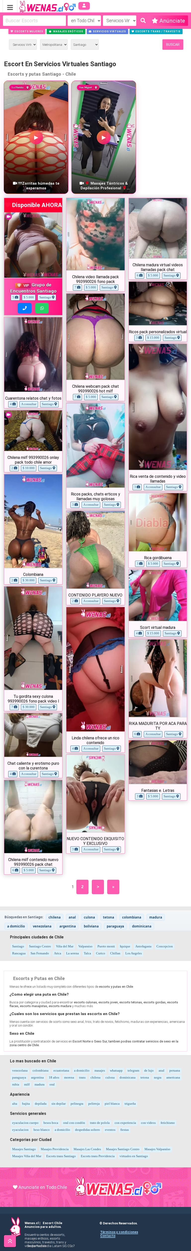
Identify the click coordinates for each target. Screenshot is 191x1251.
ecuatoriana (61, 1070)
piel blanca (112, 1103)
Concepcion (164, 946)
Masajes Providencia (55, 1149)
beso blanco (42, 1130)
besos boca (51, 1123)
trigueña (130, 1103)
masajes (100, 1070)
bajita (26, 1103)
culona (89, 917)
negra (157, 1077)
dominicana (141, 926)
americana (173, 1077)
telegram (133, 1070)
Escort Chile (52, 1223)
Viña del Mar (64, 946)
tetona (108, 917)
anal (72, 917)
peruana (174, 1070)
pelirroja (94, 1103)
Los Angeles (133, 953)
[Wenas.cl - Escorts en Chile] (39, 6)
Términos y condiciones (119, 1232)
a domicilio (16, 926)
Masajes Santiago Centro (123, 1149)
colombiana (131, 917)
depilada (41, 1103)
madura (155, 917)
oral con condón (74, 1123)
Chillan (115, 953)
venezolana (42, 926)
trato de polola (100, 1123)
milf (27, 1084)
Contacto (107, 1236)
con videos (148, 1123)
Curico (100, 953)
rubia (15, 1084)
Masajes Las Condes (87, 1149)
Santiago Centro (40, 946)
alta (14, 1103)
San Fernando (40, 953)
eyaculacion (20, 1130)
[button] (27, 31)
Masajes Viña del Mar (26, 1156)
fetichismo (168, 1123)
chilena (54, 917)
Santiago (18, 946)
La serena (72, 953)
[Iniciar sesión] (84, 6)
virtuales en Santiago (134, 1156)
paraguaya (115, 926)
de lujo (149, 1070)
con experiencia (125, 1123)
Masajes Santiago (24, 1149)
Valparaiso (85, 946)
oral (52, 1084)
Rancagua (19, 953)
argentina (67, 926)
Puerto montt (106, 946)
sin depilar (58, 1103)
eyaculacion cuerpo (25, 1123)
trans (82, 1077)
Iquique (125, 946)
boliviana (91, 926)
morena (69, 1077)
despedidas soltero (87, 1130)
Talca (87, 953)
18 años (54, 1077)
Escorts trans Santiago (61, 1156)
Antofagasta (143, 946)
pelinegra (77, 1103)
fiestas (124, 1130)
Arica (57, 953)
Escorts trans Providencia (98, 1156)
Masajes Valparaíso (157, 1149)
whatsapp (116, 1070)
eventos (110, 1130)
